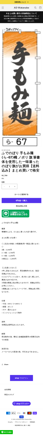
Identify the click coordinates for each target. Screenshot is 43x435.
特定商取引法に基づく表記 (22, 425)
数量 (3, 182)
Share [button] (6, 364)
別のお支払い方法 (21, 206)
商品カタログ (9, 395)
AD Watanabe (20, 419)
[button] (2, 7)
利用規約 (32, 422)
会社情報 (7, 390)
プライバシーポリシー (21, 422)
